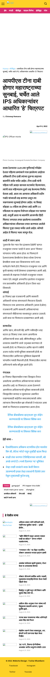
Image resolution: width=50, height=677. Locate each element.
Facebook (13, 665)
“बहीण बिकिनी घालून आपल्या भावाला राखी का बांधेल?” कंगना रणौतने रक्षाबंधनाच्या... (32, 539)
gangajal (16, 485)
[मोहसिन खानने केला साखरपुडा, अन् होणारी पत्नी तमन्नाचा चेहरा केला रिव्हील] (10, 634)
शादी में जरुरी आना (10, 497)
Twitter (12, 672)
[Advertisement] (25, 39)
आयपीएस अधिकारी (10, 493)
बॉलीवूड (12, 68)
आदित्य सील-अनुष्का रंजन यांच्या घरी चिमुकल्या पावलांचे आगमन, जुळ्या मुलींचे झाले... (32, 606)
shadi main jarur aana (13, 489)
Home (5, 68)
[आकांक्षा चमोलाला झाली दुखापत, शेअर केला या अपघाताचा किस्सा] (10, 566)
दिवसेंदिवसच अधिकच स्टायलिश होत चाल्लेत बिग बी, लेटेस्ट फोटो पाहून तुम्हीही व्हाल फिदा (26, 449)
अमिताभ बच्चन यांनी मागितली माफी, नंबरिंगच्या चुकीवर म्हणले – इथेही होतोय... (31, 525)
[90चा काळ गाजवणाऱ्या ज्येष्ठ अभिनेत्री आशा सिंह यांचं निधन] (10, 621)
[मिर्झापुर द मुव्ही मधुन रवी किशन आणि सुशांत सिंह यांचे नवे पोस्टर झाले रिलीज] (10, 594)
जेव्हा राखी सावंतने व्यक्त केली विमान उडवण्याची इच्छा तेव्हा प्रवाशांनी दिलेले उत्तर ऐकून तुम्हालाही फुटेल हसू (25, 471)
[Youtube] (39, 4)
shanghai (30, 489)
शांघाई (29, 493)
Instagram (31, 665)
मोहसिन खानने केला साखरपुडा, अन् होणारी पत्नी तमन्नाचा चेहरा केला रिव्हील (32, 633)
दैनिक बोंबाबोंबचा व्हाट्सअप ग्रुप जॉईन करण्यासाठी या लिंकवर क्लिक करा (25, 429)
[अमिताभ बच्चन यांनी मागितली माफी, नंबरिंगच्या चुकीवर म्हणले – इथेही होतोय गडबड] (10, 525)
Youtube (28, 672)
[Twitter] (5, 671)
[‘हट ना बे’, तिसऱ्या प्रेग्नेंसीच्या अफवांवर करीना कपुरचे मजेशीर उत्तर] (10, 648)
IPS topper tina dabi (31, 485)
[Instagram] (35, 4)
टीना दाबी (22, 493)
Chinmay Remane (13, 116)
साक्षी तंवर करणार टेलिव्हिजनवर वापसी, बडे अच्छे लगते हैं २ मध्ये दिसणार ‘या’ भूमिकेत (26, 459)
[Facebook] (31, 4)
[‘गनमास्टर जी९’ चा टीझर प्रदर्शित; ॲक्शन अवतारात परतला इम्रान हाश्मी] (10, 553)
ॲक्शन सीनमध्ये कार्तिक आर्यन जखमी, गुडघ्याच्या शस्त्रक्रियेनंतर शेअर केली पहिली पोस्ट (33, 579)
